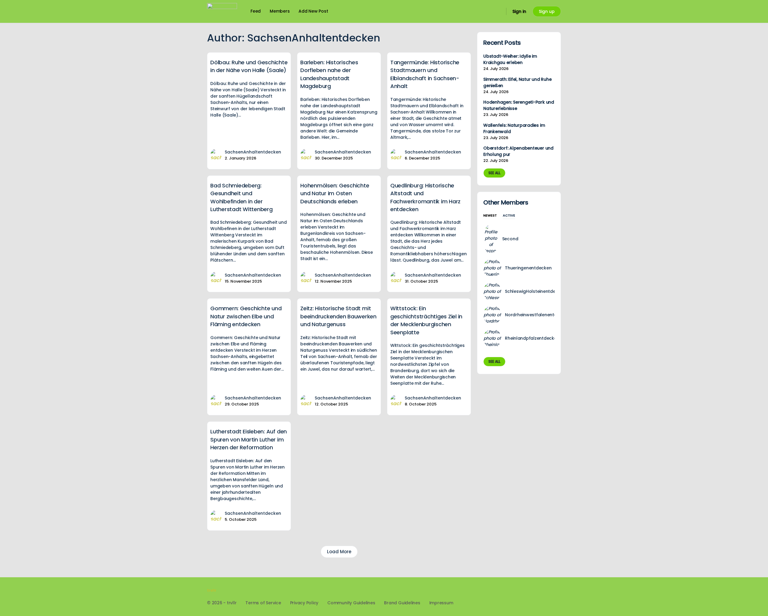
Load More (339, 551)
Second (510, 238)
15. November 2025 (243, 281)
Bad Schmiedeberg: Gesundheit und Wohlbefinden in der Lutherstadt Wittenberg (241, 197)
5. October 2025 (240, 519)
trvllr (211, 590)
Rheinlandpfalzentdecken (532, 338)
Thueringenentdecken (528, 268)
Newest (490, 216)
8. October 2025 (420, 404)
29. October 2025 (242, 404)
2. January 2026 (240, 158)
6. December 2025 (422, 158)
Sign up (547, 11)
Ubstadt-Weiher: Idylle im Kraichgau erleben (510, 59)
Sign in (519, 11)
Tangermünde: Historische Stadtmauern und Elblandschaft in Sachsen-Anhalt (424, 74)
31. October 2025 (421, 281)
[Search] (498, 11)
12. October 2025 (331, 404)
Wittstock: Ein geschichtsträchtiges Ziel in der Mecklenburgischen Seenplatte (426, 320)
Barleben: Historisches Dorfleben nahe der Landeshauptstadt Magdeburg (329, 74)
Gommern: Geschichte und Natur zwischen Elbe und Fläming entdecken (245, 316)
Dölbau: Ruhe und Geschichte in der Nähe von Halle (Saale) (249, 66)
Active (509, 216)
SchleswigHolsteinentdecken (535, 291)
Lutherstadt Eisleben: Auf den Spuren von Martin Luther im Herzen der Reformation (248, 439)
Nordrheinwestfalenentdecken (537, 314)
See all (494, 172)
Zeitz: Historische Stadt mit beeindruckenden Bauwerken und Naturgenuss (338, 316)
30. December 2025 (334, 158)
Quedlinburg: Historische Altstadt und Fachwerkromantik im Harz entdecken (425, 197)
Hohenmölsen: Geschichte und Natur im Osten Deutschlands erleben (334, 193)
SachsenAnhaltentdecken (253, 152)
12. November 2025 (333, 281)
